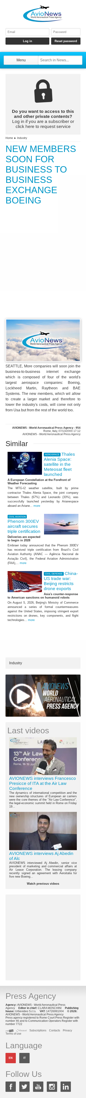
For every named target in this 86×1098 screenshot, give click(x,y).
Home (9, 138)
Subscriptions (37, 1030)
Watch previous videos (43, 883)
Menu (21, 60)
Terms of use (13, 1033)
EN (11, 1058)
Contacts (54, 1030)
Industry (22, 138)
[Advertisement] (43, 270)
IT (24, 1058)
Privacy (67, 1030)
